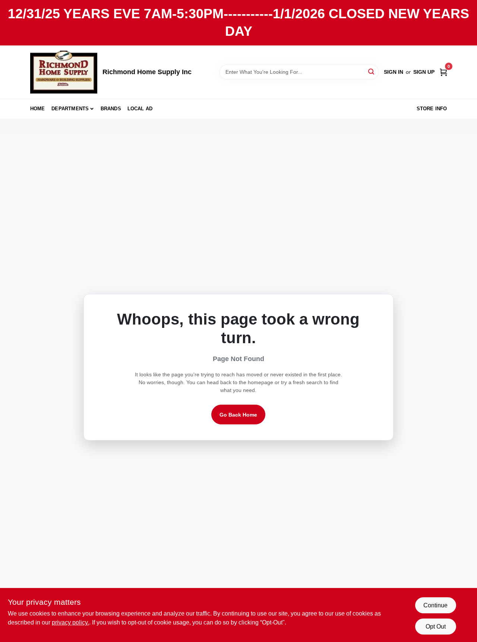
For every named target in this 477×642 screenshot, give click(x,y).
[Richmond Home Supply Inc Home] (63, 72)
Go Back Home (238, 415)
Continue (435, 605)
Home (37, 108)
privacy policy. (70, 622)
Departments (70, 108)
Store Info (432, 108)
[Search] (371, 71)
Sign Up (424, 72)
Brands (111, 108)
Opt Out (436, 626)
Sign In (393, 72)
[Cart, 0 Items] (443, 72)
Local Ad (140, 108)
